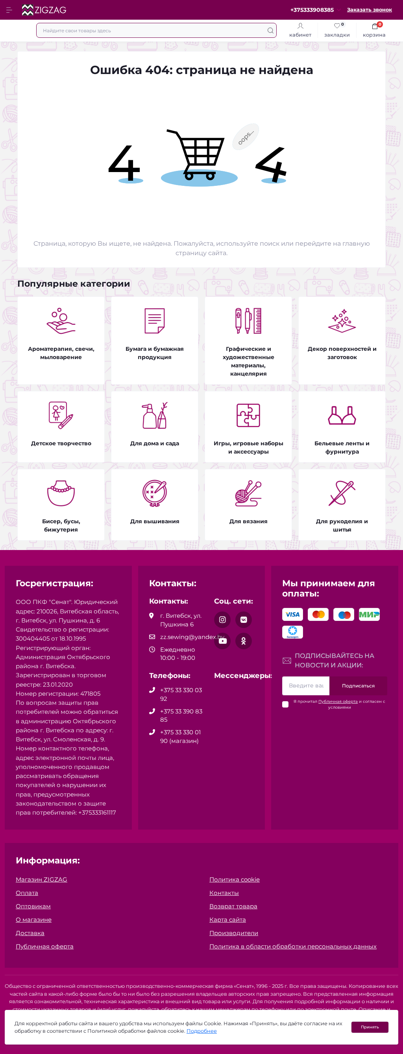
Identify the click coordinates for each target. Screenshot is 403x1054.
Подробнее (202, 1031)
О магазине (34, 919)
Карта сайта (227, 919)
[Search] (270, 30)
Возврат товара (233, 906)
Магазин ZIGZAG (41, 879)
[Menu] (10, 10)
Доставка (30, 933)
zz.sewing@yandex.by (192, 637)
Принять (370, 1027)
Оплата (27, 893)
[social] (222, 619)
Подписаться (358, 686)
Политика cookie (234, 879)
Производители (233, 933)
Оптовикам (33, 906)
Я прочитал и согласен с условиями (339, 704)
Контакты (224, 893)
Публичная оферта (338, 701)
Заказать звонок (369, 10)
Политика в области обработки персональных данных (293, 946)
